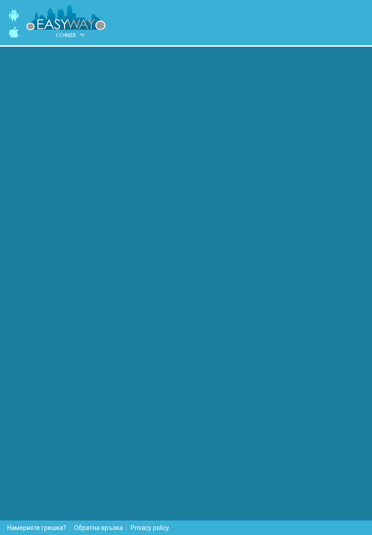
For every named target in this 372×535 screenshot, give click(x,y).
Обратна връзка (98, 527)
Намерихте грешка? (36, 527)
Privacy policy (150, 527)
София (66, 35)
